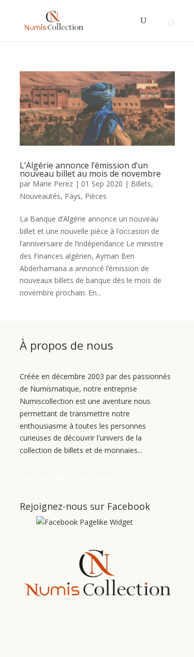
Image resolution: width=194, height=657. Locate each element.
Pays (73, 196)
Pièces (96, 196)
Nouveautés (40, 196)
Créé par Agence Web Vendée (69, 477)
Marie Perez (53, 184)
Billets (141, 184)
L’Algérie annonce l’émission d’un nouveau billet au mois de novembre (90, 169)
